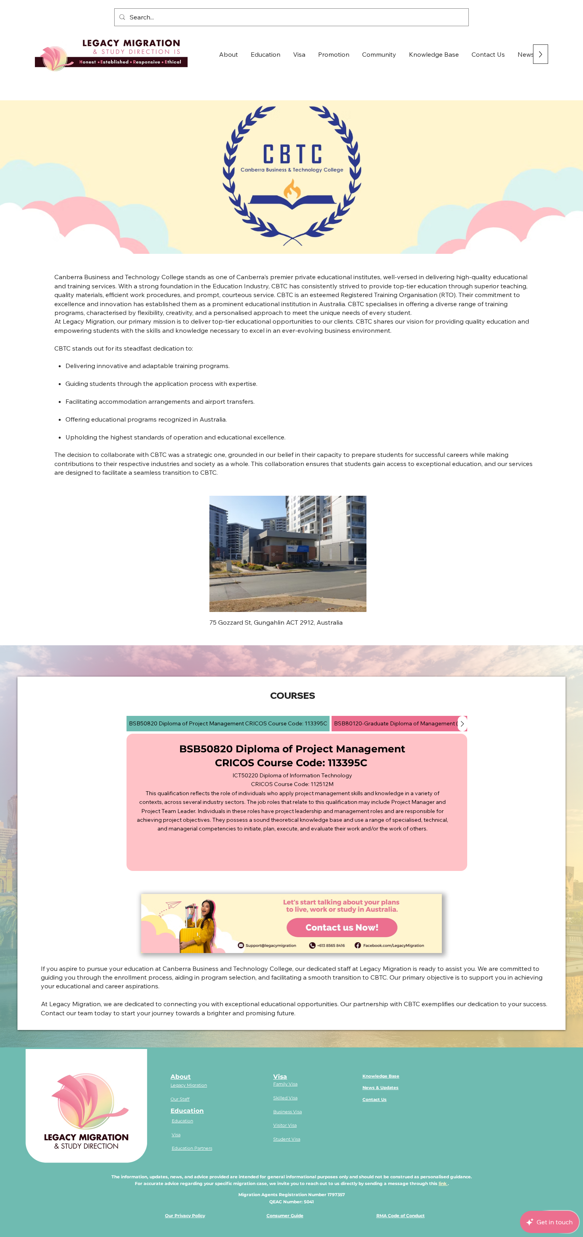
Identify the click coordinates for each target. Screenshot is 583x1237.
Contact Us (374, 1099)
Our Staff (180, 1099)
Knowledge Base (380, 1076)
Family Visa (285, 1084)
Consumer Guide (285, 1215)
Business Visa (287, 1111)
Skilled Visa (285, 1098)
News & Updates (380, 1087)
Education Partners (192, 1148)
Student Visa (286, 1139)
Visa (176, 1134)
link (443, 1183)
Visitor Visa (285, 1125)
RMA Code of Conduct (400, 1215)
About (181, 1076)
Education (187, 1110)
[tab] (228, 724)
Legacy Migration (189, 1085)
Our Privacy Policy (185, 1215)
